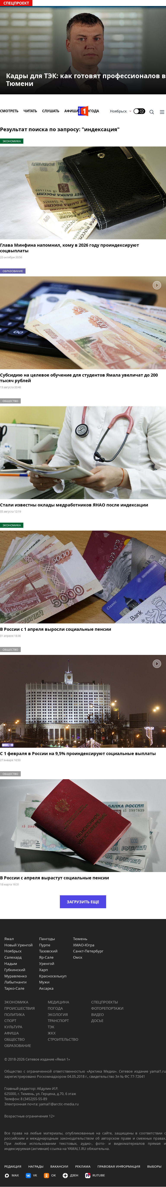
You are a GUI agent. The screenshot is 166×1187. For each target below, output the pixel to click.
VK (35, 1175)
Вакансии (59, 1166)
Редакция (12, 1166)
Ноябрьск (118, 111)
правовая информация (118, 1166)
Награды (35, 1166)
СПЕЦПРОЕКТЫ (104, 1002)
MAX (15, 1175)
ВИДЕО (97, 1014)
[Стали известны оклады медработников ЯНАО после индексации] (83, 452)
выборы (154, 1166)
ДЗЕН (74, 1175)
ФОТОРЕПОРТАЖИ (107, 1008)
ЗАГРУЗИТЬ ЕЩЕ (83, 901)
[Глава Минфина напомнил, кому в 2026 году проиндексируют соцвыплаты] (83, 193)
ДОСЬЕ (97, 1020)
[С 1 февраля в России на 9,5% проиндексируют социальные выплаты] (83, 701)
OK (53, 1175)
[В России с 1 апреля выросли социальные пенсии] (83, 577)
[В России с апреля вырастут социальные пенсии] (83, 825)
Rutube (99, 1175)
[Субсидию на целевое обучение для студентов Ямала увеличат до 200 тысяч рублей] (83, 322)
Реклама (83, 1166)
